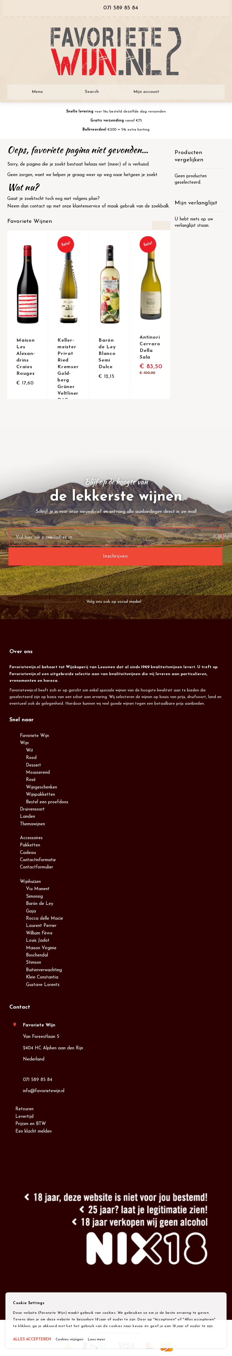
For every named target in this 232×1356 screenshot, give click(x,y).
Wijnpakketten (40, 794)
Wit (29, 750)
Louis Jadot (38, 940)
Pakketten (30, 845)
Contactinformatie (38, 860)
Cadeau (28, 853)
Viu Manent (38, 889)
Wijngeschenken (41, 787)
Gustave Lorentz (43, 985)
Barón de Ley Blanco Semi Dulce (107, 353)
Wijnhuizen (30, 882)
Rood (31, 758)
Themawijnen (32, 824)
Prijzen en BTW (30, 1124)
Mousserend (38, 772)
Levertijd (24, 1116)
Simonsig (34, 896)
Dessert (33, 765)
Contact (19, 1007)
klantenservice (86, 206)
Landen (27, 816)
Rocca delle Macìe (44, 918)
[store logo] (116, 51)
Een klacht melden (33, 1131)
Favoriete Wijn (34, 736)
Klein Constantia (42, 977)
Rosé (31, 780)
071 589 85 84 (37, 1080)
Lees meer (96, 1339)
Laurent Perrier (41, 926)
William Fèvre (39, 933)
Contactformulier (36, 867)
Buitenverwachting (44, 970)
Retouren (24, 1109)
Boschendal (37, 955)
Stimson (33, 962)
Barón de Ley (39, 904)
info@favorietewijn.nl (43, 1091)
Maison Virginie (41, 948)
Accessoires (31, 838)
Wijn (24, 743)
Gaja (31, 911)
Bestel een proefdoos (47, 802)
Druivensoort (32, 809)
